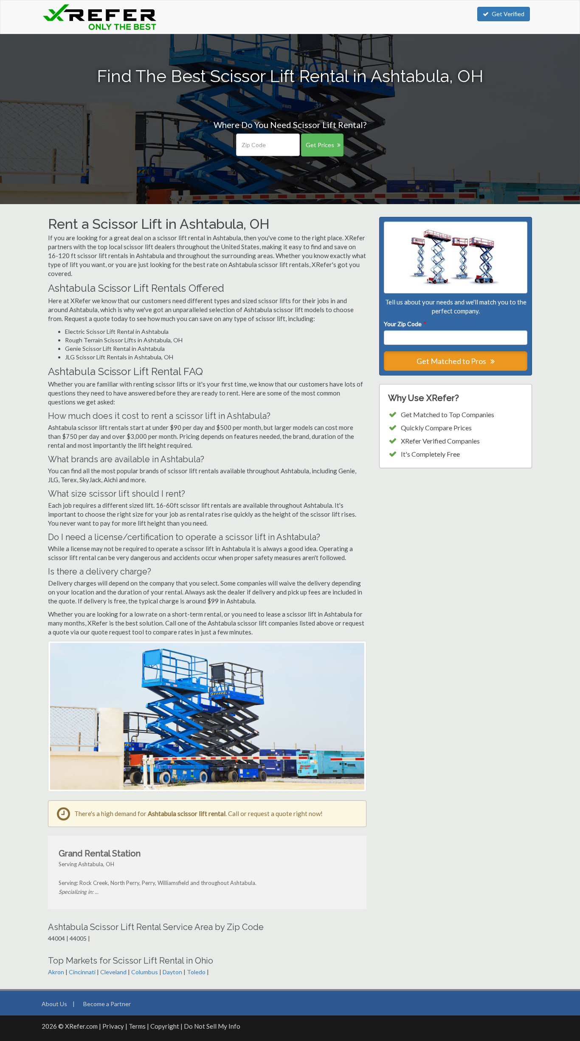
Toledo (196, 972)
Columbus (144, 972)
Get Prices (320, 144)
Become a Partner (107, 1003)
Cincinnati (82, 972)
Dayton (172, 972)
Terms (137, 1026)
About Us (54, 1003)
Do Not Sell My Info (212, 1026)
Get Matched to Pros (452, 361)
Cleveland (113, 972)
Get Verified (508, 13)
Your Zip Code (404, 323)
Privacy (113, 1026)
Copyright (164, 1026)
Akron (56, 972)
